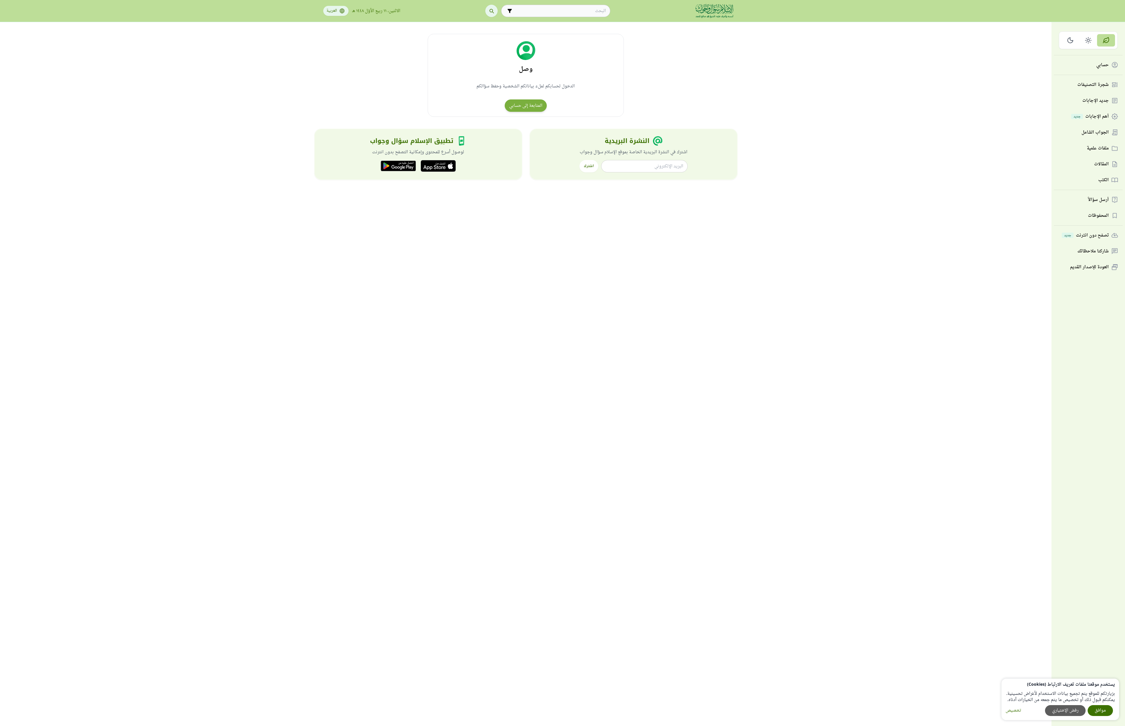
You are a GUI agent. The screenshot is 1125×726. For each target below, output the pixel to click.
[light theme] (1088, 40)
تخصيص (1013, 710)
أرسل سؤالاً (1098, 200)
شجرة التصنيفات (1093, 85)
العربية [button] (331, 10)
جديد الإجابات (1095, 101)
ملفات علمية (1098, 148)
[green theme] (1106, 40)
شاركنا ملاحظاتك (1093, 251)
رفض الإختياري (1065, 711)
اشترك (589, 166)
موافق (1100, 711)
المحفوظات (1098, 216)
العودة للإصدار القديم (1089, 267)
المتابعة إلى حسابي (525, 106)
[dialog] (1060, 699)
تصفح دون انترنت (1086, 235)
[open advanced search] (510, 11)
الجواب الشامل (1095, 132)
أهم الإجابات (1091, 117)
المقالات (1101, 164)
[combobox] (560, 11)
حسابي (1102, 65)
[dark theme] (1070, 40)
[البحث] (491, 11)
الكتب (1103, 180)
